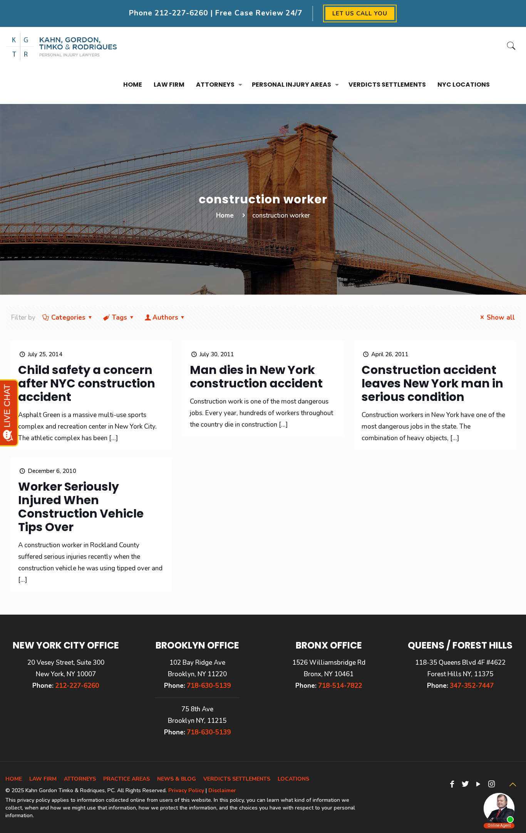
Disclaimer (222, 790)
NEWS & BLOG (176, 779)
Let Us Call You (359, 13)
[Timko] (61, 46)
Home (225, 215)
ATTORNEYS (80, 779)
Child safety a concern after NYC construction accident (86, 383)
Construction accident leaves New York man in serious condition (432, 383)
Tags (119, 317)
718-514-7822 (340, 685)
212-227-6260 (181, 13)
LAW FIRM (43, 779)
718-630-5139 (209, 685)
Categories (68, 317)
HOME (13, 779)
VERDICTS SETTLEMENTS (236, 779)
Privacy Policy (186, 790)
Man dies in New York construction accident (256, 377)
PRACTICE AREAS (126, 779)
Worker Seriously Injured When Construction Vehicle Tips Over (81, 506)
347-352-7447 (472, 685)
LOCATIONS (293, 779)
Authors (165, 317)
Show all (501, 317)
